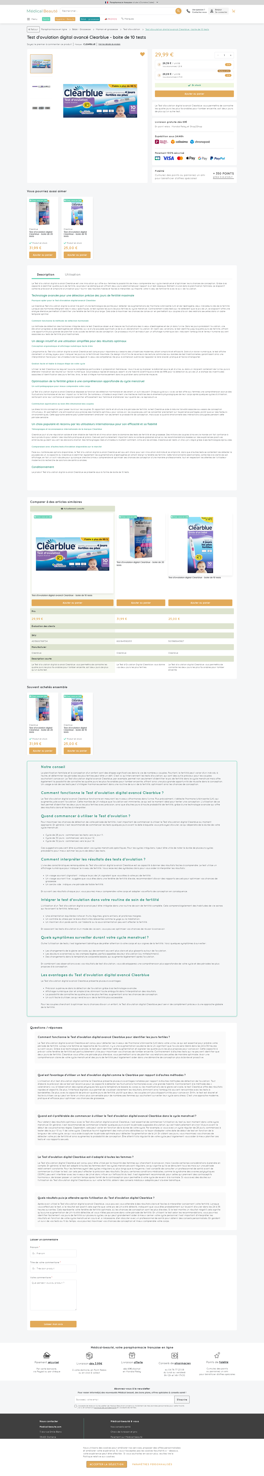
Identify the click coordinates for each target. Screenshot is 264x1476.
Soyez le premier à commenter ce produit (49, 44)
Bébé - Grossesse (81, 29)
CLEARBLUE (89, 44)
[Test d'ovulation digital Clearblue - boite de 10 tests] (200, 544)
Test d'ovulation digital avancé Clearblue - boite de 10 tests (62, 595)
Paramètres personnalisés (152, 1464)
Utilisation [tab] (73, 274)
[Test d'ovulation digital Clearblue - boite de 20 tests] (141, 536)
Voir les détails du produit (109, 44)
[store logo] (42, 11)
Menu (34, 19)
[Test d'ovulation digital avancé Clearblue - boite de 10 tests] (73, 553)
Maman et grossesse (107, 29)
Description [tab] (45, 274)
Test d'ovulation (131, 29)
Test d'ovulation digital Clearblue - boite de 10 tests (75, 234)
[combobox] (121, 11)
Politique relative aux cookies (99, 1456)
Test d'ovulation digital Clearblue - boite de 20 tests (41, 234)
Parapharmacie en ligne (54, 29)
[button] (142, 54)
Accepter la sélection (107, 1464)
